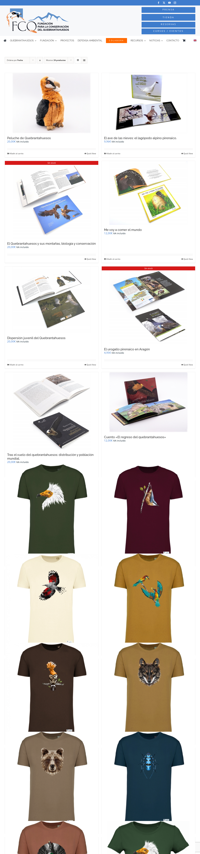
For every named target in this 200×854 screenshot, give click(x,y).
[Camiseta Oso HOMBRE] (51, 778)
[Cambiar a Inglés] (195, 40)
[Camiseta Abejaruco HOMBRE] (148, 600)
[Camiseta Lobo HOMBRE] (148, 689)
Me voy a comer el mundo (123, 230)
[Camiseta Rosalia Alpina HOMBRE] (148, 778)
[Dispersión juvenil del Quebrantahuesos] (51, 299)
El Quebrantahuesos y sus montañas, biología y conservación (51, 243)
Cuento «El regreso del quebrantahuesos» (135, 437)
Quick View (91, 153)
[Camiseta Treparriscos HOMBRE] (51, 600)
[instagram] (175, 3)
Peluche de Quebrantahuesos (29, 138)
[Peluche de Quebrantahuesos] (51, 103)
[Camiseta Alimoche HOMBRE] (51, 511)
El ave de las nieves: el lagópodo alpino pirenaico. (140, 138)
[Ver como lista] (84, 60)
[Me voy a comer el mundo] (148, 193)
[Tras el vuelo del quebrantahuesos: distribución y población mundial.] (51, 411)
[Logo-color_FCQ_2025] (37, 10)
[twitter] (164, 3)
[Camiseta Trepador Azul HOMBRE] (148, 511)
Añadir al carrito (16, 153)
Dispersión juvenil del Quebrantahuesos (36, 338)
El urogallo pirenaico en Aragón (127, 349)
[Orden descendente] (40, 60)
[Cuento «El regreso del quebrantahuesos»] (148, 402)
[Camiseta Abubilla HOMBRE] (51, 689)
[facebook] (158, 3)
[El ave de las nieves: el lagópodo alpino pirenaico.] (148, 103)
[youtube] (169, 3)
